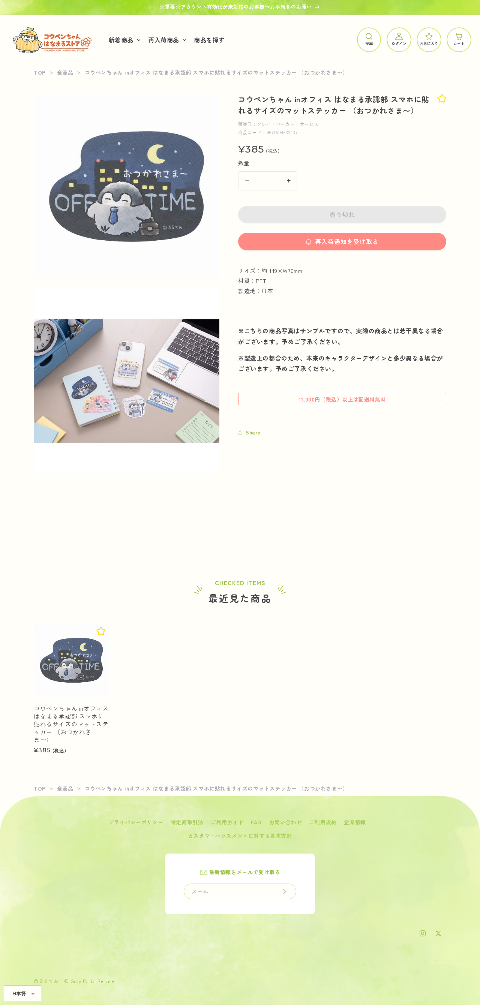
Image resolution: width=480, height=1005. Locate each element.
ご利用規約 (323, 822)
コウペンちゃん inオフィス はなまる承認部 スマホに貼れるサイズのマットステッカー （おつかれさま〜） (71, 723)
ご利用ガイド (227, 822)
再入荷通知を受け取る (347, 241)
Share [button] (253, 432)
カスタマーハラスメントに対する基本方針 (240, 835)
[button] (124, 39)
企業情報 (355, 822)
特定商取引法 (187, 822)
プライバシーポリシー (135, 822)
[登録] (284, 891)
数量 (244, 162)
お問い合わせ (285, 822)
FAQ (256, 822)
